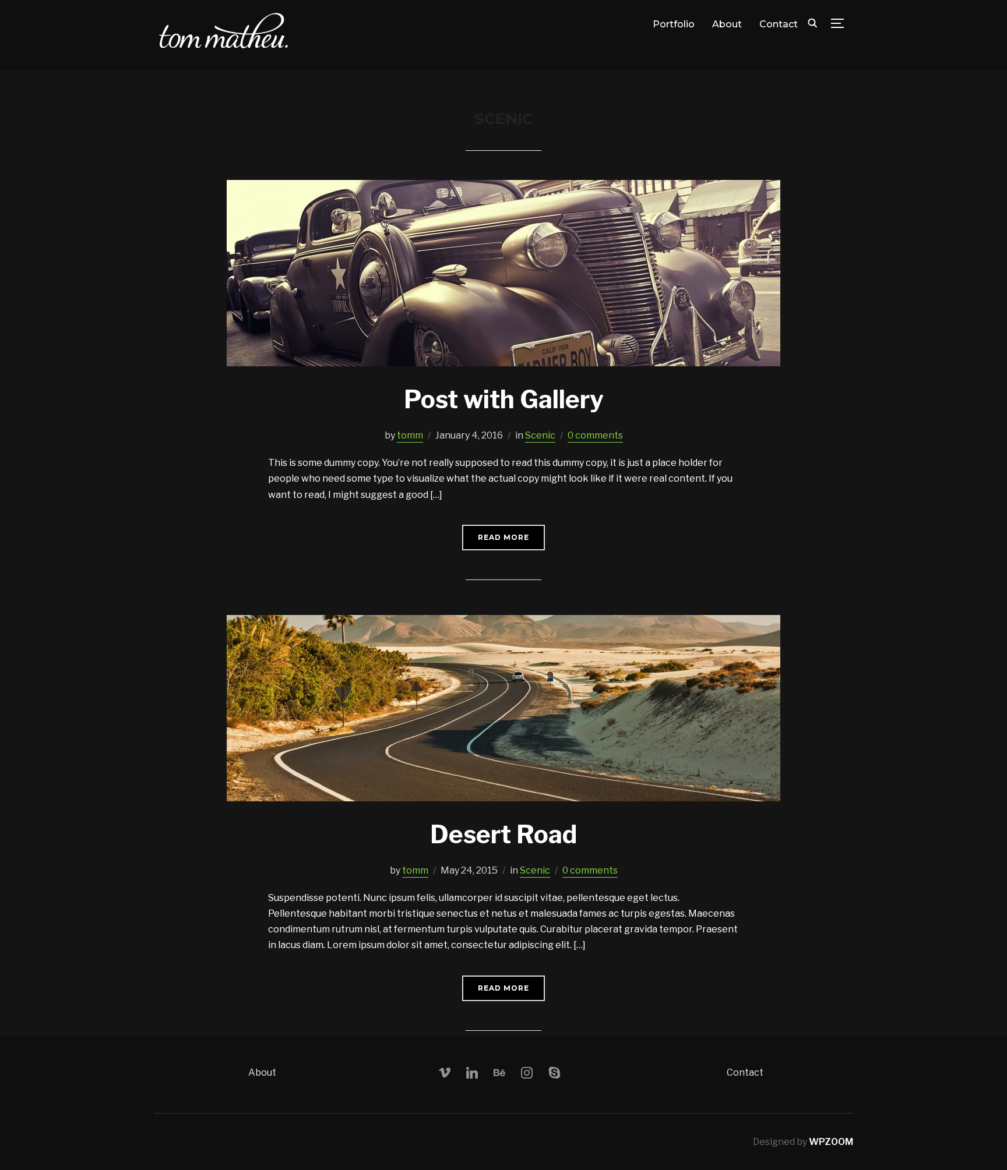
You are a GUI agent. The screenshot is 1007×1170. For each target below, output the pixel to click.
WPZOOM (831, 1141)
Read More (503, 537)
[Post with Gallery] (503, 187)
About (727, 24)
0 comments (595, 435)
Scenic (540, 435)
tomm (410, 435)
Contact (778, 24)
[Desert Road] (503, 622)
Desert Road (503, 834)
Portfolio (674, 24)
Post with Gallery (504, 399)
